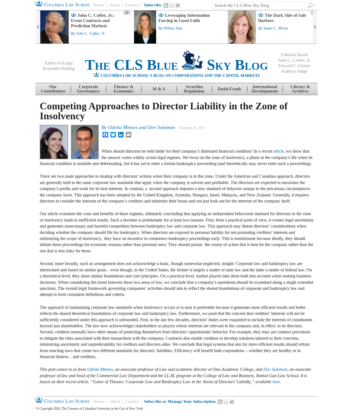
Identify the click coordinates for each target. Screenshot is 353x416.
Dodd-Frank (229, 89)
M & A (159, 89)
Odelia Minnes (123, 127)
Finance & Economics (124, 88)
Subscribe (152, 5)
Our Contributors (53, 88)
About (114, 5)
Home (99, 5)
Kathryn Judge (294, 71)
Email (172, 5)
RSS (166, 5)
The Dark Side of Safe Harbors (282, 18)
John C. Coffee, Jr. (90, 34)
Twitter (178, 5)
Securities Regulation (194, 88)
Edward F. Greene (294, 65)
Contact (132, 5)
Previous (38, 27)
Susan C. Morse (275, 28)
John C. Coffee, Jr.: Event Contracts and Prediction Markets (92, 20)
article (278, 151)
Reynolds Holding (59, 68)
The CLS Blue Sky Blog (176, 64)
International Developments (265, 88)
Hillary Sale (173, 28)
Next (315, 27)
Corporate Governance (88, 88)
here (276, 381)
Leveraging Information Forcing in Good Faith (184, 18)
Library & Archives (300, 88)
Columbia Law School (66, 4)
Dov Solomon (161, 127)
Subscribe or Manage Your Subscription (179, 401)
